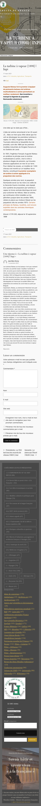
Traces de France (15, 10)
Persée (9, 644)
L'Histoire (29, 629)
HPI (7, 629)
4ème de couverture (14, 594)
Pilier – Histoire (12, 650)
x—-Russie (11, 586)
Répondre (6, 349)
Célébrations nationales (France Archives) (16, 616)
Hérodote (17, 629)
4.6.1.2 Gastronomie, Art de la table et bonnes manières (18, 523)
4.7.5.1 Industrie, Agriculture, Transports (20, 30)
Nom (5, 390)
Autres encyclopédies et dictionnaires (18, 604)
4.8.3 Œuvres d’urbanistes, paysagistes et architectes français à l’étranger (20, 538)
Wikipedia (10, 673)
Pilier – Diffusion (12, 647)
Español (21, 623)
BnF (7, 612)
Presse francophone (13, 656)
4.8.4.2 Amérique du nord (16, 545)
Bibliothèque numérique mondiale (19, 609)
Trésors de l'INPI (12, 670)
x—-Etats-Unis (13, 571)
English (9, 623)
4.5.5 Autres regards (14, 516)
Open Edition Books (14, 635)
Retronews (27, 659)
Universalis (28, 670)
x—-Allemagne (13, 555)
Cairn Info (18, 612)
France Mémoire (12, 626)
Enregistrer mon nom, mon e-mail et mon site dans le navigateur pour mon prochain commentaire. (21, 420)
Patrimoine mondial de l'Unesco (18, 641)
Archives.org (25, 597)
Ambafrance (10, 597)
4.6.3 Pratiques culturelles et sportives (19, 530)
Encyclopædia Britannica (15, 620)
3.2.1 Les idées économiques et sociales (19, 489)
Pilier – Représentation (15, 653)
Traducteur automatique (15, 667)
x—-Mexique (27, 576)
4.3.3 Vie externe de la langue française (19, 505)
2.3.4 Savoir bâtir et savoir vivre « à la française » (19, 482)
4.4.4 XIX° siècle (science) (16, 511)
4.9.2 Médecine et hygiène (16, 550)
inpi (7, 80)
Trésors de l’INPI (26, 48)
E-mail (5, 400)
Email (10, 721)
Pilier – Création (22, 644)
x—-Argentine (12, 560)
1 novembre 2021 (13, 263)
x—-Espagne (12, 565)
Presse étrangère (12, 659)
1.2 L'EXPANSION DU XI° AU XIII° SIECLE (18, 474)
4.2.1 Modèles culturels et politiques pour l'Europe (20, 497)
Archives (10, 709)
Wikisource (23, 673)
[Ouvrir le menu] (1, 16)
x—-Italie (11, 576)
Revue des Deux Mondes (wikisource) (19, 663)
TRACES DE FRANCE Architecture (20, 753)
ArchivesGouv (11, 600)
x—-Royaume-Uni (14, 581)
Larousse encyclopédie (14, 632)
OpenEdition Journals (15, 638)
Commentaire (9, 369)
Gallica (26, 626)
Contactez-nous (20, 733)
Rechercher (32, 739)
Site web (6, 409)
